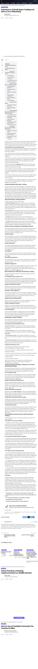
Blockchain (3, 568)
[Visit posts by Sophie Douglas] (2, 576)
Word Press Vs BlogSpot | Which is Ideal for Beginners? (17, 501)
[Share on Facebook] (5, 18)
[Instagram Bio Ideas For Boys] (6, 547)
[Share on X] (7, 18)
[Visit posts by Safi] (14, 557)
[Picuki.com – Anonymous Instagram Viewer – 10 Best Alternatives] (19, 547)
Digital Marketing (4, 7)
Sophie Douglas (7, 575)
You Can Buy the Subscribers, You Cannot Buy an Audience (18, 497)
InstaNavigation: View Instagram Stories (14, 499)
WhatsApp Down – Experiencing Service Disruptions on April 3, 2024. (20, 493)
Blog (4, 5)
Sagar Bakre (4, 554)
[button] (2, 1)
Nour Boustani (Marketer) (30, 561)
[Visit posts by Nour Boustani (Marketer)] (26, 560)
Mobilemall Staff (7, 14)
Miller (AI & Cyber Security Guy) (10, 630)
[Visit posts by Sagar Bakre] (1, 554)
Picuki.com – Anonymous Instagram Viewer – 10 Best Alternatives (19, 553)
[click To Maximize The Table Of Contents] (7, 60)
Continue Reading (19, 617)
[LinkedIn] (36, 522)
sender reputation (17, 391)
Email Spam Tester (19, 164)
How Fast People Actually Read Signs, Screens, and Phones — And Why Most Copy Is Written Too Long (31, 555)
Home (2, 5)
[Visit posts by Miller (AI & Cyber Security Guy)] (2, 631)
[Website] (33, 522)
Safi (15, 557)
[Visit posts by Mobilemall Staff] (2, 14)
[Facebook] (35, 522)
